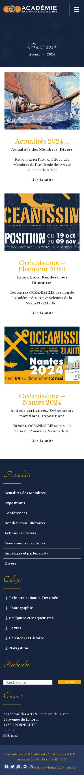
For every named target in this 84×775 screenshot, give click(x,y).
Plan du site (38, 767)
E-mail (12, 736)
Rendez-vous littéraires (24, 523)
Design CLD (55, 767)
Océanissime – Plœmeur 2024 (42, 266)
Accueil (34, 54)
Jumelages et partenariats (26, 553)
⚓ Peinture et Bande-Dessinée (31, 598)
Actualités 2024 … (42, 141)
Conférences (15, 513)
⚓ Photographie (18, 608)
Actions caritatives (29, 411)
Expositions (28, 277)
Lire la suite (42, 180)
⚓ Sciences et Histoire (24, 638)
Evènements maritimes (24, 543)
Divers (66, 150)
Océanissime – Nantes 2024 (42, 399)
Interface (70, 767)
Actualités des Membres (34, 150)
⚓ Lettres (12, 628)
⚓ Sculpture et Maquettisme (29, 618)
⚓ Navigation (16, 648)
